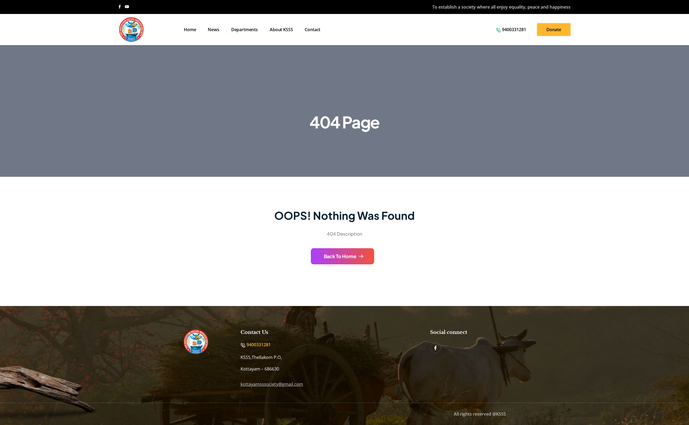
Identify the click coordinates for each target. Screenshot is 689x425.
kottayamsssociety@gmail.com (272, 384)
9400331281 (514, 30)
